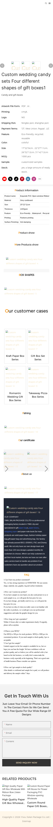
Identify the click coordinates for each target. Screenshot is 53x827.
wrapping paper (10, 532)
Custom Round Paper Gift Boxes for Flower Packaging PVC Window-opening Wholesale (37, 804)
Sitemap (26, 821)
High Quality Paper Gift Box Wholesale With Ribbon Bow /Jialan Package (13, 801)
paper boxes (34, 528)
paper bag (23, 528)
